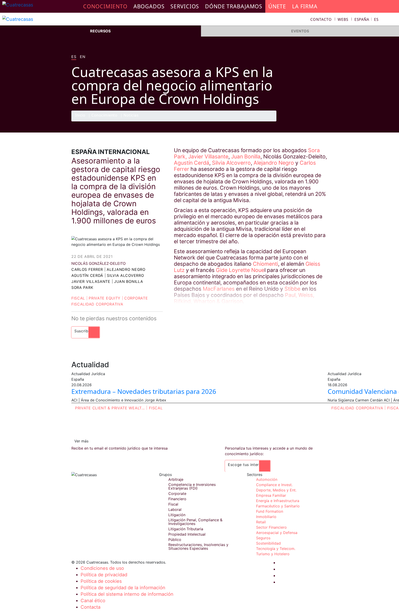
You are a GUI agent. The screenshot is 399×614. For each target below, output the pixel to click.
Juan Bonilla (128, 281)
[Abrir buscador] (393, 20)
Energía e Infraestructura (277, 501)
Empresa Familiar (271, 495)
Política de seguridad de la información (123, 587)
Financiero (177, 499)
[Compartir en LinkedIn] (313, 121)
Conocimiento (104, 115)
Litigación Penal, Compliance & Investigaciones (195, 521)
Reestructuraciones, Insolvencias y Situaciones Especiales (198, 546)
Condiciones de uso (102, 568)
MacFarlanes (219, 289)
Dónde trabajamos (233, 6)
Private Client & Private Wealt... (110, 408)
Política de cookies (101, 581)
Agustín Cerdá (87, 275)
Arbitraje (175, 479)
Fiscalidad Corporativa (97, 304)
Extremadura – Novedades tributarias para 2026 (143, 391)
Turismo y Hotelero (273, 554)
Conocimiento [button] (105, 6)
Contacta (90, 607)
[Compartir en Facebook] (295, 121)
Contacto (321, 19)
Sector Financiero (271, 527)
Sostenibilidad (268, 543)
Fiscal (78, 298)
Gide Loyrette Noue (240, 270)
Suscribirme (85, 331)
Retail (261, 522)
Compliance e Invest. (274, 485)
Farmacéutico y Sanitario (278, 506)
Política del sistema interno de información (127, 594)
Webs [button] (343, 19)
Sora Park (82, 287)
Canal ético (93, 600)
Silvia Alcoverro (125, 275)
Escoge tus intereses (247, 464)
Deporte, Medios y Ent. (276, 490)
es (73, 57)
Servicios (184, 6)
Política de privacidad (104, 574)
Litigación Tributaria (185, 529)
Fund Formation (269, 511)
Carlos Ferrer (87, 269)
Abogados (149, 6)
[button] (367, 19)
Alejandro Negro (126, 269)
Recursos (100, 31)
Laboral (174, 509)
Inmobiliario (266, 516)
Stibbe (293, 289)
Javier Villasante (90, 281)
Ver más (81, 441)
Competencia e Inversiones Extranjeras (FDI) (192, 486)
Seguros (263, 538)
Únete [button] (277, 6)
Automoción (266, 479)
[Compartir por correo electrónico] (322, 121)
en (82, 57)
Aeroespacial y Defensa (276, 532)
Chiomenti (265, 264)
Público (174, 539)
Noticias (131, 115)
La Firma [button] (304, 6)
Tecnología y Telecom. (275, 548)
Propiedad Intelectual (187, 534)
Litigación (176, 515)
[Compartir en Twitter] (304, 121)
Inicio (80, 115)
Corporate (136, 298)
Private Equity (105, 298)
